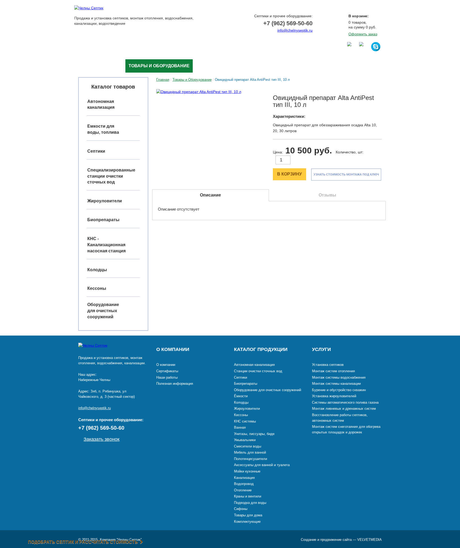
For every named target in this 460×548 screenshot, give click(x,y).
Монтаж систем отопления (333, 371)
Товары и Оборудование (159, 66)
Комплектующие (247, 522)
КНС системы (245, 421)
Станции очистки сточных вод (258, 371)
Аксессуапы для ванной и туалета (262, 465)
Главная (88, 66)
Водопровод (244, 484)
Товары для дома (248, 515)
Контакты (343, 66)
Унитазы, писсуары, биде (254, 434)
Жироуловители (247, 409)
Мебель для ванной (250, 452)
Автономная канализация (254, 365)
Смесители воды (247, 446)
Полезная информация (174, 384)
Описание (210, 195)
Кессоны (241, 415)
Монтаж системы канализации (336, 384)
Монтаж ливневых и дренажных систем (344, 409)
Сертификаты (167, 371)
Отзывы (327, 195)
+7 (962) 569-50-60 (288, 23)
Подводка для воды (250, 503)
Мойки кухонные (247, 471)
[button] (210, 91)
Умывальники (245, 440)
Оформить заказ (362, 34)
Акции (244, 66)
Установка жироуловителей (334, 396)
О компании (165, 365)
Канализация (244, 478)
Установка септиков (328, 365)
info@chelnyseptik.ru (295, 30)
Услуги (113, 66)
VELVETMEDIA (369, 540)
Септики (240, 377)
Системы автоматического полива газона (345, 402)
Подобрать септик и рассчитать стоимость (83, 542)
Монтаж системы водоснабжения (338, 377)
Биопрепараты (245, 384)
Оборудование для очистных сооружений (103, 310)
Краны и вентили (247, 496)
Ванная (240, 427)
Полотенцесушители (250, 459)
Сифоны (240, 509)
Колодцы (241, 402)
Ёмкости (241, 396)
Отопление (243, 490)
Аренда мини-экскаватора (291, 66)
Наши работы (213, 66)
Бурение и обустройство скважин (339, 390)
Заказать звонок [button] (289, 38)
